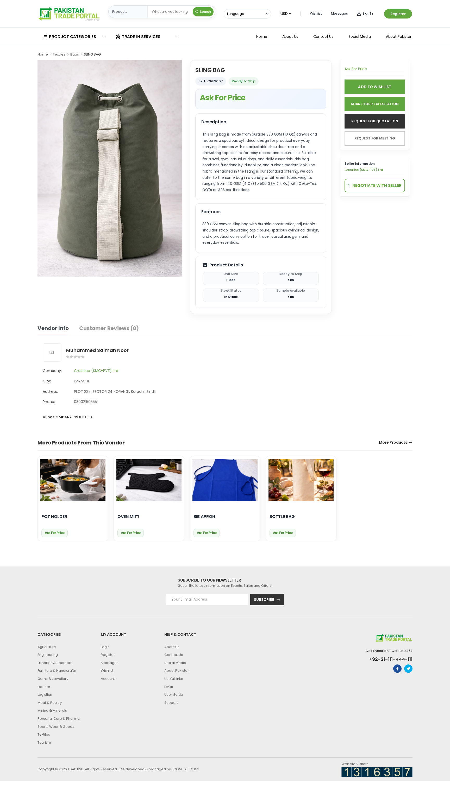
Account (108, 678)
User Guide (173, 694)
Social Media (359, 36)
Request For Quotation (374, 121)
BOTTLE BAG (282, 517)
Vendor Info (53, 328)
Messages (339, 13)
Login (105, 646)
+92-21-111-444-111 (391, 659)
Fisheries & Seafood (54, 662)
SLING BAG (92, 54)
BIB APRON (204, 517)
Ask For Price (222, 97)
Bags (74, 54)
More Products (393, 443)
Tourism (44, 742)
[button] (74, 36)
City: (47, 381)
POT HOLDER (54, 517)
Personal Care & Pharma (59, 718)
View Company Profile (65, 417)
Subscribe (264, 599)
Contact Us (323, 36)
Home (261, 36)
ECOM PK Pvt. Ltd (185, 769)
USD (284, 13)
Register (398, 13)
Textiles (59, 54)
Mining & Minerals (52, 710)
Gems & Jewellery (53, 678)
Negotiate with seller (377, 185)
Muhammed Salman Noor (97, 350)
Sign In (367, 13)
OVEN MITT (128, 517)
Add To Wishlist (374, 86)
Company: (52, 370)
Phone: (49, 401)
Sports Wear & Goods (56, 726)
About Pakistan (399, 36)
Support (171, 702)
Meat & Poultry (50, 702)
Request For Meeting (374, 138)
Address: (50, 391)
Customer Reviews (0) (109, 328)
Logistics (45, 694)
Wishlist (316, 13)
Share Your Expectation (375, 103)
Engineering (48, 654)
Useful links (173, 678)
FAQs (168, 686)
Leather (44, 686)
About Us (290, 36)
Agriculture (47, 646)
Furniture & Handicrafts (57, 670)
